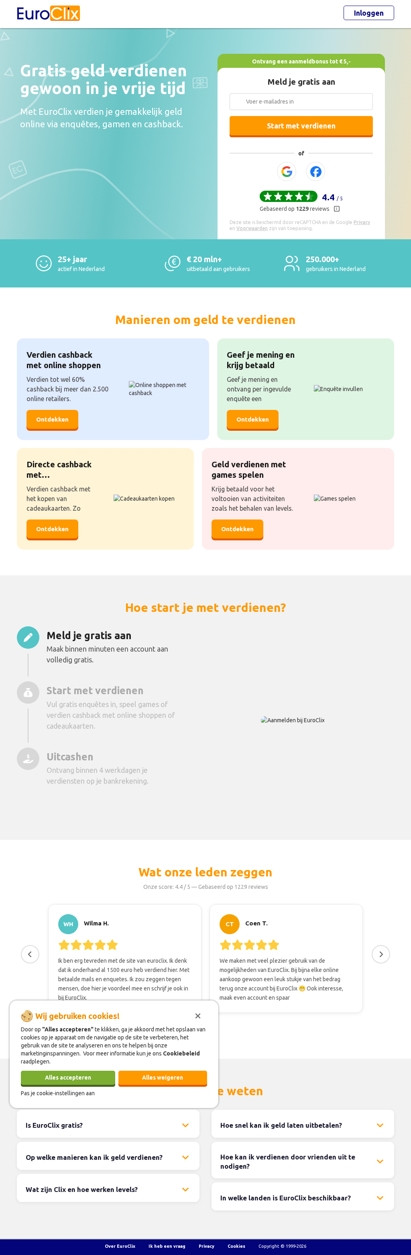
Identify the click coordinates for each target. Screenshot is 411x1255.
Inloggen (369, 13)
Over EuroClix (120, 1246)
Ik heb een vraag (167, 1246)
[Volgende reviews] (381, 954)
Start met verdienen (301, 126)
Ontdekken (52, 419)
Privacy (206, 1246)
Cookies (236, 1246)
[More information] (337, 209)
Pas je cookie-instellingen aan (58, 1093)
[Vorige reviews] (30, 954)
